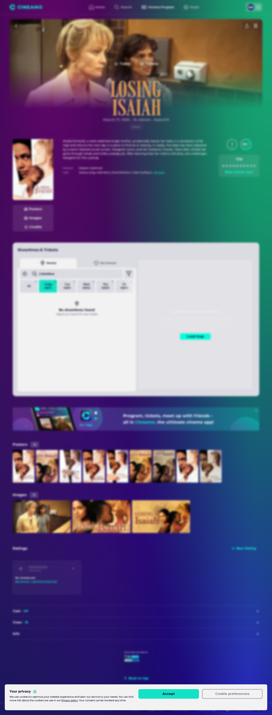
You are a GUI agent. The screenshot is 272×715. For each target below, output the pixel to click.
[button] (232, 144)
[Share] (246, 25)
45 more (159, 172)
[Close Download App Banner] (256, 410)
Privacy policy (69, 700)
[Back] (16, 25)
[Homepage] (26, 7)
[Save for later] (255, 25)
